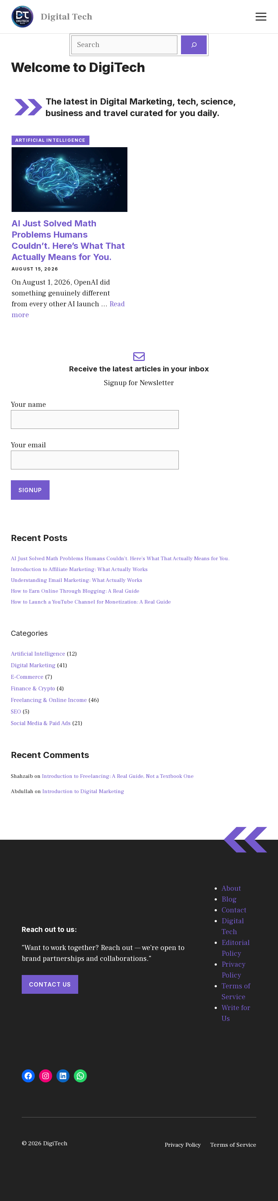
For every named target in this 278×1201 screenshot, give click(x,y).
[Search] (194, 44)
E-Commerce (27, 677)
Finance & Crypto (33, 688)
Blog (229, 899)
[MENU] (261, 16)
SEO (16, 711)
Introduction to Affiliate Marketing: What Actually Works (79, 569)
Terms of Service (233, 1145)
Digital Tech (66, 16)
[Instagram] (45, 1075)
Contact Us (50, 984)
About (231, 888)
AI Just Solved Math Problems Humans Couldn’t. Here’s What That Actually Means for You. (120, 558)
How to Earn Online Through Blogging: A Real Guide (75, 591)
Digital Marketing (33, 665)
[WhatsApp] (80, 1075)
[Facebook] (28, 1075)
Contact (234, 910)
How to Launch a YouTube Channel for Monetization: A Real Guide (91, 602)
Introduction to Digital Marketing (83, 791)
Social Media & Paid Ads (41, 723)
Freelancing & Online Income (49, 700)
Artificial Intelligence (50, 140)
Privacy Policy (183, 1145)
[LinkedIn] (63, 1075)
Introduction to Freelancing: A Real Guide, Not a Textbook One (118, 776)
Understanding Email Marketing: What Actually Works (76, 580)
